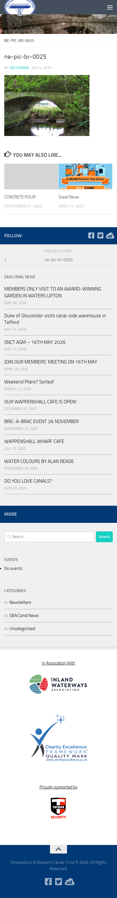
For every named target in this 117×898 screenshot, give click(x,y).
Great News (68, 197)
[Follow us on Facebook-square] (91, 235)
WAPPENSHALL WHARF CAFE (34, 441)
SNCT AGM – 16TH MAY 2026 (35, 342)
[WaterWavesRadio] (109, 235)
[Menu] (110, 7)
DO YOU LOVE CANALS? (28, 481)
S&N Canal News (24, 615)
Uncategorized (22, 628)
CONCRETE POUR (19, 197)
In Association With (58, 663)
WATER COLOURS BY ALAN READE (39, 461)
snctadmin (19, 68)
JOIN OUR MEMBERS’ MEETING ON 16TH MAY (50, 362)
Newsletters (20, 602)
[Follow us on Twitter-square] (100, 235)
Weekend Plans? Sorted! (29, 382)
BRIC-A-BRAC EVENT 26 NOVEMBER (41, 421)
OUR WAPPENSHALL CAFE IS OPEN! (40, 402)
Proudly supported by (58, 787)
